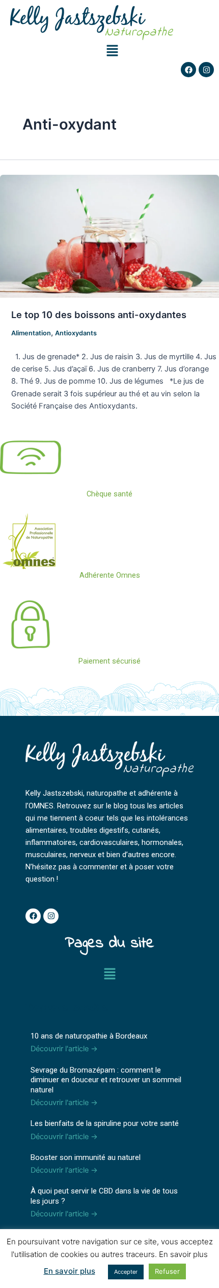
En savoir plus (69, 1271)
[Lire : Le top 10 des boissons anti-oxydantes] (109, 235)
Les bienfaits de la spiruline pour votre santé (105, 1123)
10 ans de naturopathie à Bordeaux (89, 1036)
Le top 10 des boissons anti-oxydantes (98, 314)
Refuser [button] (167, 1271)
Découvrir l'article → (64, 1048)
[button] (112, 51)
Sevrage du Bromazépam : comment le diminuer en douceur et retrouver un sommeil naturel (106, 1079)
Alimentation (31, 333)
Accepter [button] (126, 1271)
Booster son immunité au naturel (86, 1157)
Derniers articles (66, 1008)
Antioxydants (76, 333)
